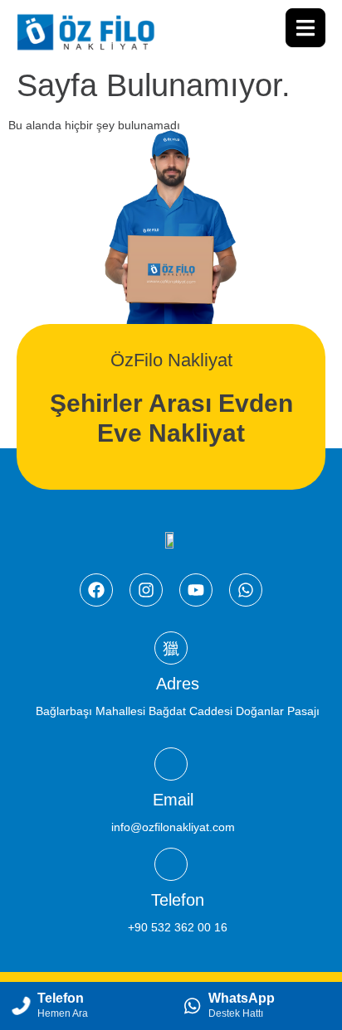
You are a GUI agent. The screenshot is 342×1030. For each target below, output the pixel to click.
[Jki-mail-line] (171, 764)
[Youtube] (196, 590)
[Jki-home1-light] (171, 648)
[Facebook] (96, 590)
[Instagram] (146, 590)
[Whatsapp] (245, 590)
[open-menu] (305, 27)
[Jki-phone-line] (171, 864)
